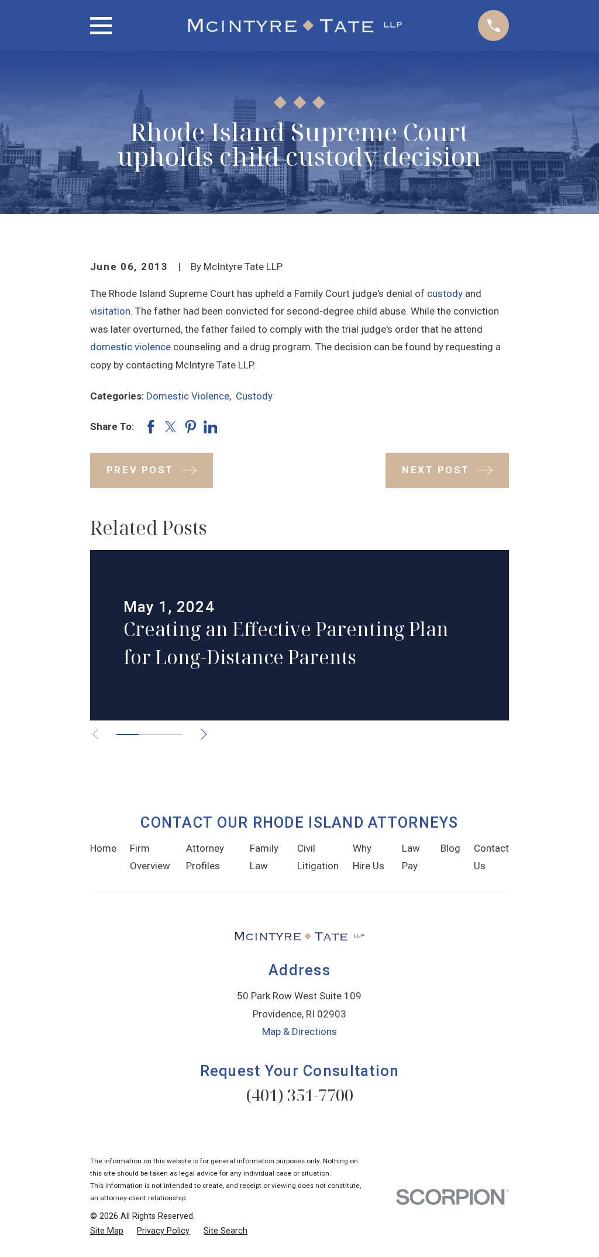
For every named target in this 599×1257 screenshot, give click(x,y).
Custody (254, 396)
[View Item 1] (127, 734)
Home (103, 848)
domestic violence (130, 347)
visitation (110, 311)
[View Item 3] (171, 734)
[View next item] (203, 734)
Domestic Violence (187, 396)
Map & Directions (299, 1031)
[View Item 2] (150, 734)
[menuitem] (106, 1231)
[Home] (295, 26)
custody (445, 293)
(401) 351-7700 (299, 1095)
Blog (450, 848)
